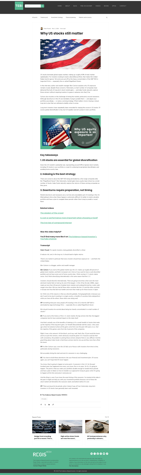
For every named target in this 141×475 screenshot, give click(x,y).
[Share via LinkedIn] (49, 404)
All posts (34, 17)
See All (107, 417)
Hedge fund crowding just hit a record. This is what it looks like (43, 437)
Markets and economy (85, 17)
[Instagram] (101, 454)
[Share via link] (53, 404)
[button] (107, 17)
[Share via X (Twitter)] (45, 404)
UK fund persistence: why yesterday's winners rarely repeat (96, 437)
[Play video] (70, 132)
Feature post (44, 17)
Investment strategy (57, 17)
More (96, 17)
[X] (95, 454)
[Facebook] (98, 454)
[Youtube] (104, 454)
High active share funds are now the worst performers (70, 437)
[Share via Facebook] (41, 404)
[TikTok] (107, 454)
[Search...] (42, 5)
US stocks (44, 399)
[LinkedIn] (91, 454)
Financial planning (71, 17)
